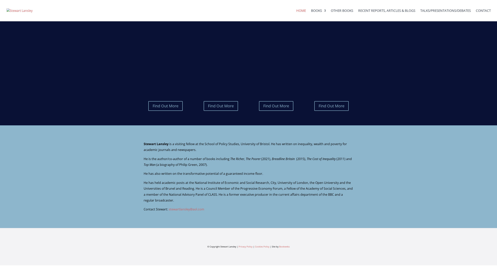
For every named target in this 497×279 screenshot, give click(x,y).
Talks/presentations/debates (445, 11)
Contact (483, 11)
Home (301, 11)
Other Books (342, 11)
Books (316, 11)
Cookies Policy (262, 246)
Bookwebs (284, 246)
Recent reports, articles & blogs (386, 11)
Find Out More (165, 105)
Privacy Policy (246, 246)
